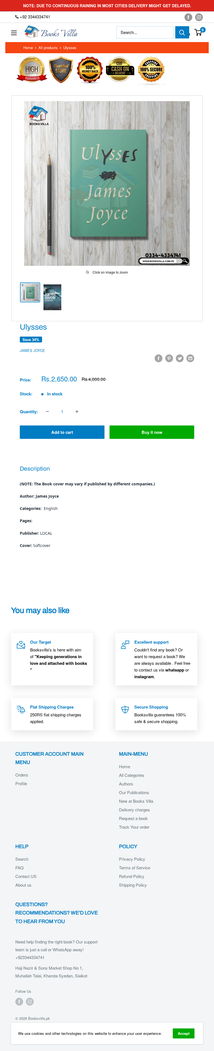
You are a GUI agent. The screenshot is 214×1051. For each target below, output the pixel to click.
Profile (21, 783)
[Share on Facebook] (158, 358)
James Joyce (32, 350)
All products (48, 47)
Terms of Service (134, 867)
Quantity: (29, 411)
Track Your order (134, 827)
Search (21, 859)
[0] (198, 32)
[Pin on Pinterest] (169, 358)
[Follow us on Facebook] (188, 17)
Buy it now (152, 432)
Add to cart (62, 432)
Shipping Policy (133, 885)
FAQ (19, 867)
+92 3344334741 (34, 17)
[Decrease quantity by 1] (47, 411)
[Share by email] (190, 358)
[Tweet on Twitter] (180, 358)
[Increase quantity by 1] (77, 411)
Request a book (133, 818)
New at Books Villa (136, 801)
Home (28, 47)
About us (23, 885)
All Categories (131, 775)
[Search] (182, 32)
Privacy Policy (132, 859)
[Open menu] (14, 33)
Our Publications (134, 792)
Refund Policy (131, 876)
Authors (126, 784)
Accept (183, 1033)
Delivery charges (134, 809)
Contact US (26, 876)
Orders (21, 775)
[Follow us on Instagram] (199, 17)
